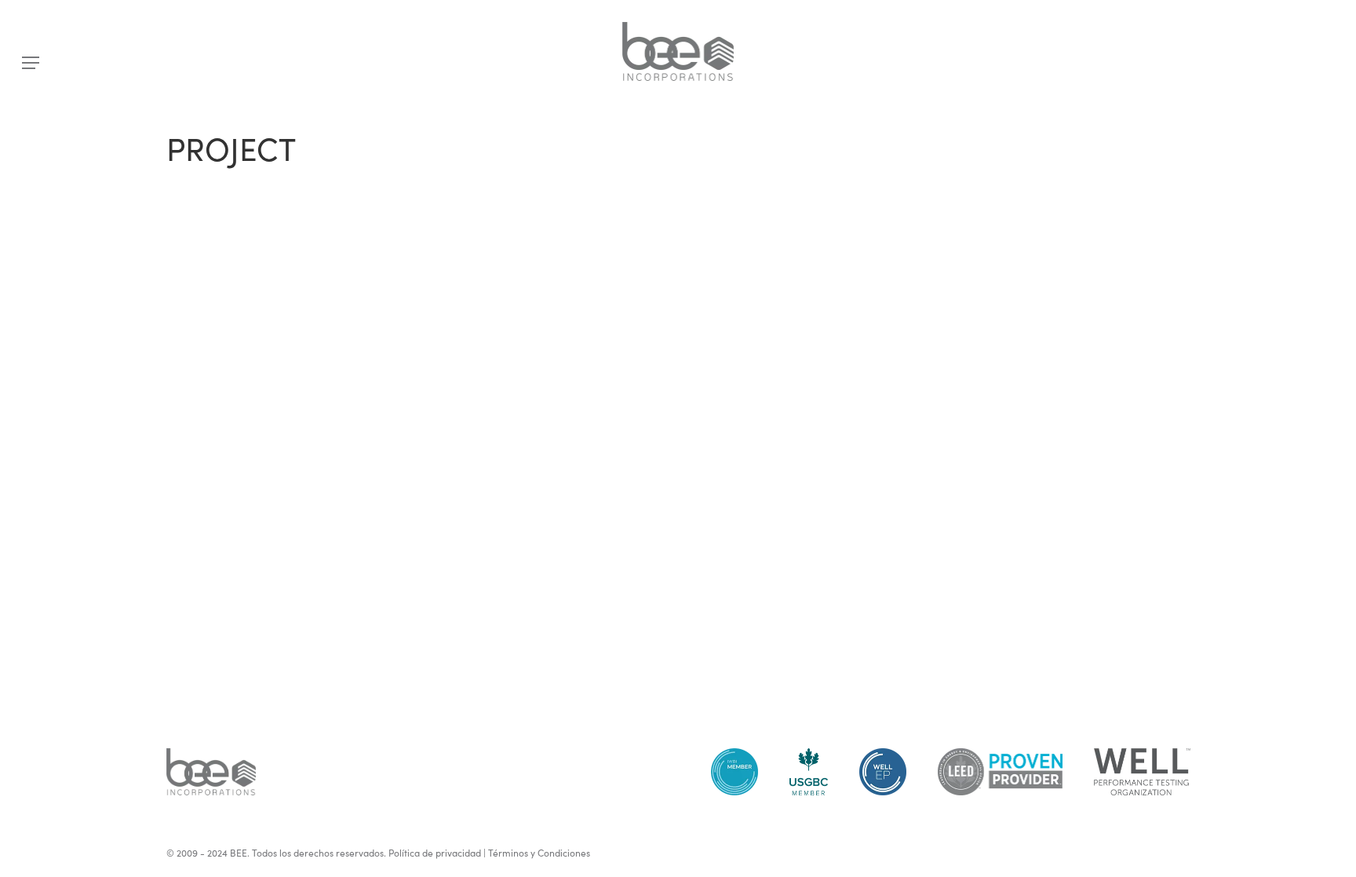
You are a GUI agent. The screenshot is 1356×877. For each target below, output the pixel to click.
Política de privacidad (434, 852)
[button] (30, 63)
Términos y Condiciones (539, 852)
